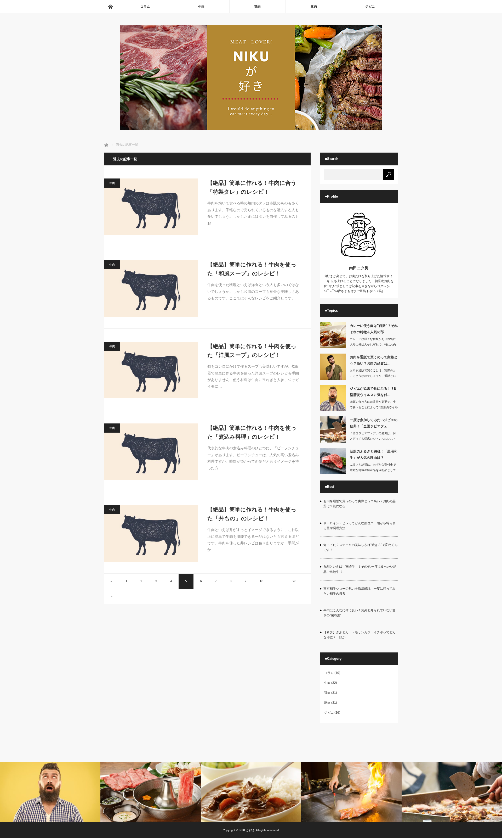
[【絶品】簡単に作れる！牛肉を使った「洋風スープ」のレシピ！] (151, 370)
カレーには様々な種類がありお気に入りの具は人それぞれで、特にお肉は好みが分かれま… (373, 344)
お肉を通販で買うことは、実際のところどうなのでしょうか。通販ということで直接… (373, 376)
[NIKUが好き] (251, 128)
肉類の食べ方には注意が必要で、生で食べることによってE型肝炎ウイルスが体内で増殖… (374, 407)
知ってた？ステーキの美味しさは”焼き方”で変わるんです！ (360, 547)
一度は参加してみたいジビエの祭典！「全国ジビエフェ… (373, 423)
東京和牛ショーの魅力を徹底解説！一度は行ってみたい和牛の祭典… (359, 591)
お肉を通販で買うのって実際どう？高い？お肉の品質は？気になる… (359, 503)
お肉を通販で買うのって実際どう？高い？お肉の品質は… (373, 360)
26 (294, 581)
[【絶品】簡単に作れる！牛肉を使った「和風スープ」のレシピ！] (151, 288)
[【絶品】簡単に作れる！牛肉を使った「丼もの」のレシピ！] (151, 533)
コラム (145, 6)
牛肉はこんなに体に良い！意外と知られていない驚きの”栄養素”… (359, 612)
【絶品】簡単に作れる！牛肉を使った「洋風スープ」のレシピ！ (251, 350)
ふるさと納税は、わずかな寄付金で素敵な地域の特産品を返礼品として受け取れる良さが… (373, 470)
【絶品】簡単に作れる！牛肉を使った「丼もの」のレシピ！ (251, 513)
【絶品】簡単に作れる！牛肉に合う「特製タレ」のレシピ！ (251, 187)
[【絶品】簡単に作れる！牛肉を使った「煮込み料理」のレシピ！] (151, 451)
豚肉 (314, 6)
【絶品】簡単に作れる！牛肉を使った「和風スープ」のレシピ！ (251, 268)
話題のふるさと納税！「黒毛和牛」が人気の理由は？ (373, 454)
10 (261, 581)
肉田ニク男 (359, 268)
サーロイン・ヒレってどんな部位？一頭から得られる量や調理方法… (359, 525)
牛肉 (201, 6)
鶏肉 (257, 6)
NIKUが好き (247, 830)
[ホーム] (110, 6)
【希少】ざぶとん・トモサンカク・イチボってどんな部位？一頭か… (359, 634)
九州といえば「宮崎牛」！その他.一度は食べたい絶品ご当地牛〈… (359, 569)
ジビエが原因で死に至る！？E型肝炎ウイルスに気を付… (373, 391)
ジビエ (370, 6)
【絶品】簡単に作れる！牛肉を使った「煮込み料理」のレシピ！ (251, 432)
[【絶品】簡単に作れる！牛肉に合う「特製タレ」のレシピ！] (151, 206)
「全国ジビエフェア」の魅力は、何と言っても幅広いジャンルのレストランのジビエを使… (373, 439)
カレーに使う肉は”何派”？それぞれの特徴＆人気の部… (374, 329)
